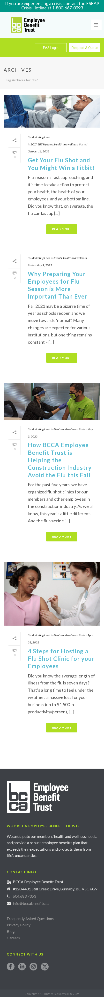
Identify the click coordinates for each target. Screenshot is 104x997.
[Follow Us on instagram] (33, 967)
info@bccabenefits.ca (31, 903)
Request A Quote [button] (85, 48)
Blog (11, 931)
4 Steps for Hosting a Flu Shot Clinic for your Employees (61, 658)
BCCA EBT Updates (41, 144)
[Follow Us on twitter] (45, 967)
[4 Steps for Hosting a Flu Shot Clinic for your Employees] (52, 594)
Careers (14, 938)
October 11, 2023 (38, 151)
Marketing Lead (40, 137)
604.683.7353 (24, 896)
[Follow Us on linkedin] (22, 967)
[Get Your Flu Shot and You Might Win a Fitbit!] (52, 111)
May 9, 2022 (44, 265)
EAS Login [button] (51, 48)
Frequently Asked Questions (30, 918)
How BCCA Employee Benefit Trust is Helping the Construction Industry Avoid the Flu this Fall (60, 459)
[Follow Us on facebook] (11, 967)
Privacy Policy (18, 924)
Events (58, 258)
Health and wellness (66, 144)
